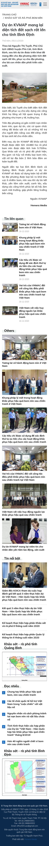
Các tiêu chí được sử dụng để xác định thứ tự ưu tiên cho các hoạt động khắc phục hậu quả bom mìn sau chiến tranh (33, 267)
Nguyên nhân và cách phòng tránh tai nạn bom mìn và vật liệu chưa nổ (26, 716)
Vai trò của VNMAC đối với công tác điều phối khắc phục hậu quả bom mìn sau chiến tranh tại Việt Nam (32, 291)
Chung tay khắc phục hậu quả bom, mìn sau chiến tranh (24, 693)
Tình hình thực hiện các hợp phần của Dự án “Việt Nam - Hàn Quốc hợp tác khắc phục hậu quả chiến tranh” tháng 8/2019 (26, 730)
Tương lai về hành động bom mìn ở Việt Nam (32, 226)
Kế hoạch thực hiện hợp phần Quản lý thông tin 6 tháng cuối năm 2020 (23, 636)
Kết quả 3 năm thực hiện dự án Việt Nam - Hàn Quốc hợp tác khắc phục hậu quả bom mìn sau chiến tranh (22, 611)
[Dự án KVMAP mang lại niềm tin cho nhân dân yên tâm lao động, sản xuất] (24, 531)
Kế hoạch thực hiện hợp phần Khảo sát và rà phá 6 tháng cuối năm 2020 (24, 624)
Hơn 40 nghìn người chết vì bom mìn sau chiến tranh (25, 743)
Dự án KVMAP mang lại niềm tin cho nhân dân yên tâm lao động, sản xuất (23, 548)
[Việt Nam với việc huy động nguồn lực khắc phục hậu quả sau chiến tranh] (10, 310)
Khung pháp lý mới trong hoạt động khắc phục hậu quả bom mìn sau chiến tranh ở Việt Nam (32, 243)
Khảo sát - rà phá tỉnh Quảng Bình (20, 646)
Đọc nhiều (11, 686)
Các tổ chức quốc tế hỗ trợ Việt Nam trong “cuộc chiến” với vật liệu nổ (24, 704)
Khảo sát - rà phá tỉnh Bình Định (24, 753)
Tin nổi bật (12, 558)
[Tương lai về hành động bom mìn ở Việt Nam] (10, 227)
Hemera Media (30, 839)
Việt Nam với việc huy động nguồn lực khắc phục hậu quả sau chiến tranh (32, 312)
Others (9, 331)
